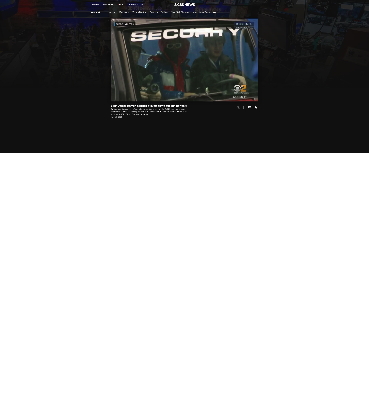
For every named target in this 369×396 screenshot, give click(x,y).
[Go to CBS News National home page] (184, 4)
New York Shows (179, 12)
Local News (107, 4)
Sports (153, 12)
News (111, 12)
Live (121, 4)
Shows (133, 4)
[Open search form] (277, 4)
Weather (123, 12)
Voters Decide (139, 12)
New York (95, 12)
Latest (94, 4)
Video (164, 12)
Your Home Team (201, 12)
